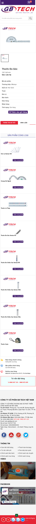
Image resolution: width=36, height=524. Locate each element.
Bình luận (23, 123)
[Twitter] (25, 435)
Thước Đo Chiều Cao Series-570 (10, 262)
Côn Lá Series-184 (6, 154)
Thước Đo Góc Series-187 (8, 235)
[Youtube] (11, 435)
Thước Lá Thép (5, 208)
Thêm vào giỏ (17, 160)
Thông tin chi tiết (9, 123)
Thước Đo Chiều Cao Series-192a (11, 317)
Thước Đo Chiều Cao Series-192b (11, 290)
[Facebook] (3, 435)
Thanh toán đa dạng (25, 447)
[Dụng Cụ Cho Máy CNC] (18, 470)
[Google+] (18, 435)
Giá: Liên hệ (6, 75)
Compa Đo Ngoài (6, 181)
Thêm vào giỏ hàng (19, 112)
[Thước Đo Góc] (18, 39)
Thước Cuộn (4, 344)
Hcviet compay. (24, 520)
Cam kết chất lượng (7, 447)
